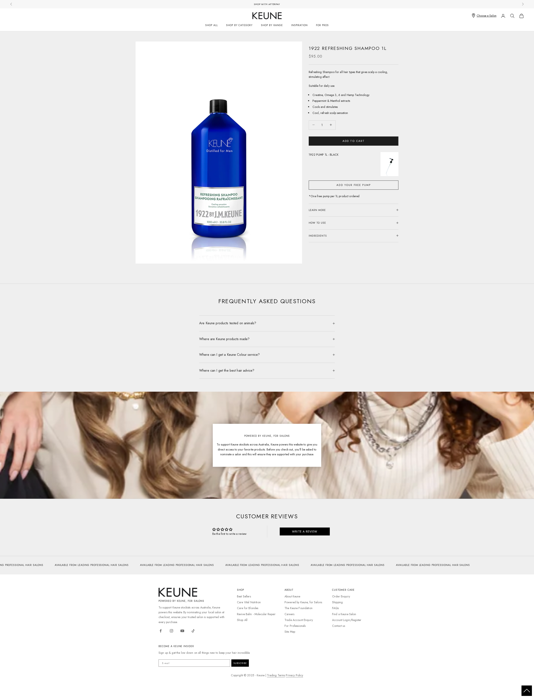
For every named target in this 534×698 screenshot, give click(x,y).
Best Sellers (244, 596)
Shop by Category (239, 25)
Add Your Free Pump (353, 185)
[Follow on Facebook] (161, 631)
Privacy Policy (294, 675)
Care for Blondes (247, 608)
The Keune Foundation (298, 608)
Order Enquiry (341, 596)
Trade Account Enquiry (299, 620)
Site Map (290, 632)
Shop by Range (272, 25)
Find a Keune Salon (344, 614)
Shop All (211, 25)
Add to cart (354, 141)
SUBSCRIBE (240, 663)
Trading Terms (276, 675)
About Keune (292, 596)
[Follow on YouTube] (182, 631)
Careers (289, 614)
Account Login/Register (346, 620)
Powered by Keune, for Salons (303, 602)
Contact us (338, 626)
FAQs (335, 608)
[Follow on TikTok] (193, 631)
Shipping (337, 602)
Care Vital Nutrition (249, 602)
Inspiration (299, 25)
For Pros (322, 25)
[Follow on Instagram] (171, 631)
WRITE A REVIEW (304, 531)
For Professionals (295, 626)
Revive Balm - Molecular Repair (256, 614)
